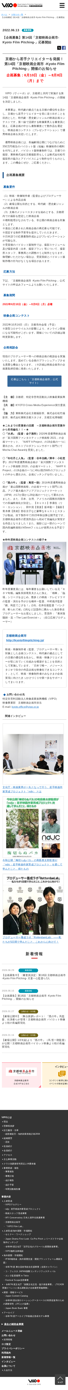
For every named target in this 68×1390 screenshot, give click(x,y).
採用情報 (8, 1339)
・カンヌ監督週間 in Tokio (16, 1275)
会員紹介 (8, 1150)
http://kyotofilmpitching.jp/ (25, 640)
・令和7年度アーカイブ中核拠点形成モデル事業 (26, 1316)
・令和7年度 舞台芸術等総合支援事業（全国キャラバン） (31, 1267)
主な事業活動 (10, 1159)
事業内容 (6, 1196)
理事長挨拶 (9, 1126)
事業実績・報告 (11, 1168)
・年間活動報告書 (11, 1189)
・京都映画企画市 (11, 1222)
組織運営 (8, 1138)
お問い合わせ (8, 1335)
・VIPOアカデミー (12, 1204)
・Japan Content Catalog (15, 1296)
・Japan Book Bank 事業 (15, 1308)
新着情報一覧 (8, 1357)
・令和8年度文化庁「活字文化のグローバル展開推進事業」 (31, 1246)
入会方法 (8, 1370)
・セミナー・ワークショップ (17, 1234)
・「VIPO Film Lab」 (13, 1226)
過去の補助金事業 (14, 1324)
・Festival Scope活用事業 (16, 1280)
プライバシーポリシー (13, 1348)
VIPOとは (7, 1117)
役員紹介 (8, 1146)
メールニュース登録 (12, 1331)
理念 (6, 1121)
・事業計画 (8, 1176)
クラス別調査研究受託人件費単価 (20, 1164)
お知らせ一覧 (17, 14)
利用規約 (6, 1352)
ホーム (4, 14)
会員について (8, 1366)
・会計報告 (8, 1180)
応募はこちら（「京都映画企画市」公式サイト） (34, 381)
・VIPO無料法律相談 (13, 1251)
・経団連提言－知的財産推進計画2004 (21, 1134)
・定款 (6, 1142)
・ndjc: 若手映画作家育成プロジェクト (22, 1209)
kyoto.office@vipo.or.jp (25, 707)
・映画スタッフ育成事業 (15, 1213)
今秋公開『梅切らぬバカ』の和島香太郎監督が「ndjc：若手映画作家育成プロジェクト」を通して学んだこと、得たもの (32, 864)
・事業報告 (8, 1171)
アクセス (8, 1155)
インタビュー (8, 1361)
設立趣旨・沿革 (11, 1130)
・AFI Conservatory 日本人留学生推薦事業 (24, 1217)
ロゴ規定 (6, 1344)
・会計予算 (8, 1185)
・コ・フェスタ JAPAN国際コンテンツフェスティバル (29, 1271)
